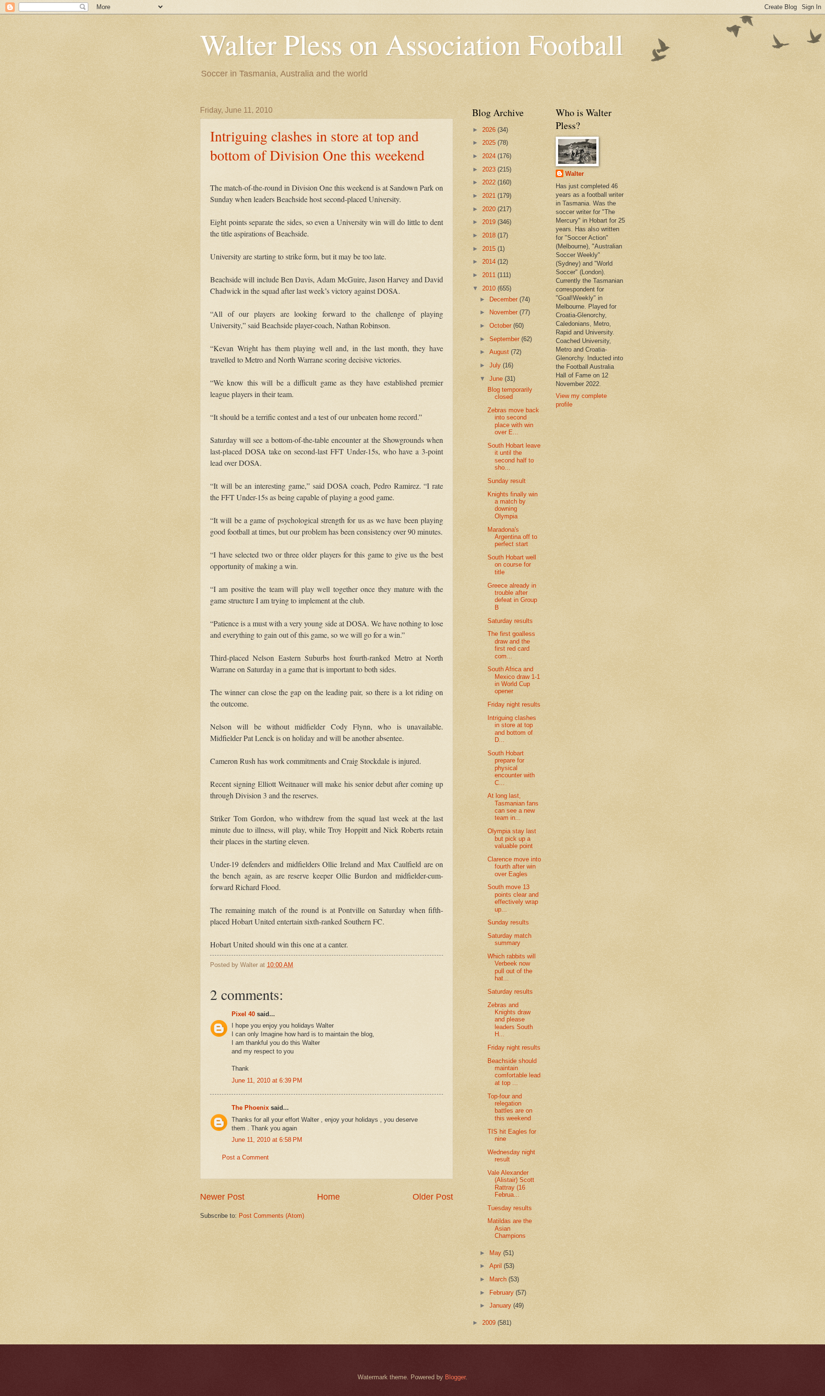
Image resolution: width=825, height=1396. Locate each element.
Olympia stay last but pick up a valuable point (511, 838)
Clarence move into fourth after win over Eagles (514, 867)
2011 (489, 275)
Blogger (455, 1377)
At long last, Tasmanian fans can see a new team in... (513, 806)
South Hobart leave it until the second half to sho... (513, 456)
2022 (489, 182)
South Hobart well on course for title (511, 565)
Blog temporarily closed (509, 393)
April (496, 1265)
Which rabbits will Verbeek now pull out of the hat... (511, 967)
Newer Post (222, 1197)
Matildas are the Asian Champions (509, 1228)
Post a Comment (245, 1157)
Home (328, 1197)
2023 (489, 169)
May (496, 1252)
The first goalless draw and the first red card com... (511, 644)
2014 (489, 261)
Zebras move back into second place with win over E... (513, 421)
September (505, 339)
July (496, 365)
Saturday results (510, 620)
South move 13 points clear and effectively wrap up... (513, 898)
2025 (489, 142)
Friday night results (513, 704)
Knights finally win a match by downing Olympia (512, 505)
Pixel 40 (243, 1014)
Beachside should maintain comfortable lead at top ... (513, 1071)
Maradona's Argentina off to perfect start (512, 537)
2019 (489, 222)
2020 (489, 209)
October (501, 325)
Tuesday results (509, 1208)
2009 (489, 1322)
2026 (489, 129)
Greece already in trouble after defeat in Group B (512, 596)
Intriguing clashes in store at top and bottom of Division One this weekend (317, 145)
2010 (489, 288)
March (498, 1279)
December (504, 299)
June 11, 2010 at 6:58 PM (267, 1139)
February (502, 1292)
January (501, 1305)
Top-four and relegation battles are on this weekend (509, 1107)
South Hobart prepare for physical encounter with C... (511, 768)
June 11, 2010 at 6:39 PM (267, 1080)
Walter (574, 173)
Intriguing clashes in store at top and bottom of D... (511, 728)
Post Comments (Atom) (271, 1215)
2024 (489, 156)
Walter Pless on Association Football (412, 44)
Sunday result (506, 480)
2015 (489, 248)
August (500, 351)
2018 (489, 235)
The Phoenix (250, 1107)
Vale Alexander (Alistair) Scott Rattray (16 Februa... (510, 1183)
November (504, 312)
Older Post (432, 1197)
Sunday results (508, 922)
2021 (489, 195)
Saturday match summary (509, 939)
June (497, 378)
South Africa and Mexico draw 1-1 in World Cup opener (513, 680)
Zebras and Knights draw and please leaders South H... (510, 1019)
